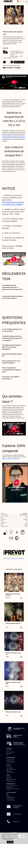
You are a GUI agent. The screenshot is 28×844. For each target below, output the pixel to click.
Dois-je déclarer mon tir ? (10, 759)
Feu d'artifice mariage (10, 798)
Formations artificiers (9, 768)
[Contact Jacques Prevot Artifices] (23, 1)
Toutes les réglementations (10, 762)
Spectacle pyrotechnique (10, 797)
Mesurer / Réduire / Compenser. (11, 458)
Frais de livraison (9, 753)
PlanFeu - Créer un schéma (11, 769)
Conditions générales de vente (11, 785)
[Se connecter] (20, 1)
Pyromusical (8, 795)
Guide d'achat (8, 750)
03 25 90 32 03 (16, 821)
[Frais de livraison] (5, 53)
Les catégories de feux (10, 760)
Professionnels (8, 766)
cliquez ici (15, 839)
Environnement (8, 778)
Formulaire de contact (17, 814)
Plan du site (8, 789)
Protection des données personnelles (12, 788)
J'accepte (10, 842)
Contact (7, 754)
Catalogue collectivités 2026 (11, 779)
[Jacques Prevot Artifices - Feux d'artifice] (8, 1)
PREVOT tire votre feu (10, 772)
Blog (7, 794)
